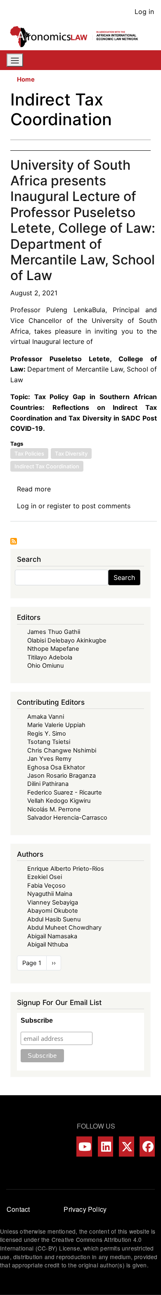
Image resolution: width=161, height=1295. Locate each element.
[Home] (77, 36)
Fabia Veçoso (46, 885)
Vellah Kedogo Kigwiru (58, 800)
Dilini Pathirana (48, 784)
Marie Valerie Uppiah (56, 725)
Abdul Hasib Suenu (53, 919)
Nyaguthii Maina (49, 894)
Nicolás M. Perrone (54, 809)
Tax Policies (29, 453)
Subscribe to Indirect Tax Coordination (13, 541)
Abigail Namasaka (52, 936)
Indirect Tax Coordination (46, 466)
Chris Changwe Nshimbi (61, 750)
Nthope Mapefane (53, 648)
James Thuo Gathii (53, 632)
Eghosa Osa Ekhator (56, 767)
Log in (144, 11)
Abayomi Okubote (52, 910)
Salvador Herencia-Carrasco (67, 817)
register (59, 506)
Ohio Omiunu (45, 665)
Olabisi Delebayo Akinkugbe (67, 640)
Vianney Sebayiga (52, 902)
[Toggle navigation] (15, 60)
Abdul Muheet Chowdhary (64, 927)
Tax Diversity (71, 453)
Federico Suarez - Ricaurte (64, 792)
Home (26, 79)
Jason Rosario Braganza (61, 775)
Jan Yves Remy (49, 758)
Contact (18, 1209)
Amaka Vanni (45, 716)
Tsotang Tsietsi (48, 742)
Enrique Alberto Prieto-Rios (65, 868)
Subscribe (37, 1020)
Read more (34, 489)
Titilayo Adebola (49, 657)
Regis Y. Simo (46, 733)
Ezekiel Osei (44, 877)
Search (124, 577)
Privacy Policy (85, 1209)
